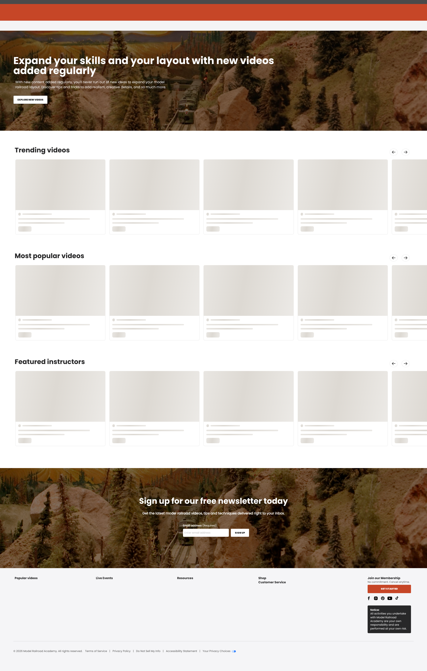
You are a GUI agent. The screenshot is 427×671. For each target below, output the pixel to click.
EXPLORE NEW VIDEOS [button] (30, 99)
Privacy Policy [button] (122, 651)
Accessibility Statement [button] (181, 651)
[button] (394, 152)
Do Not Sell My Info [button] (148, 651)
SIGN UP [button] (240, 532)
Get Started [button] (389, 588)
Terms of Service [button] (96, 651)
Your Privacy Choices (217, 651)
